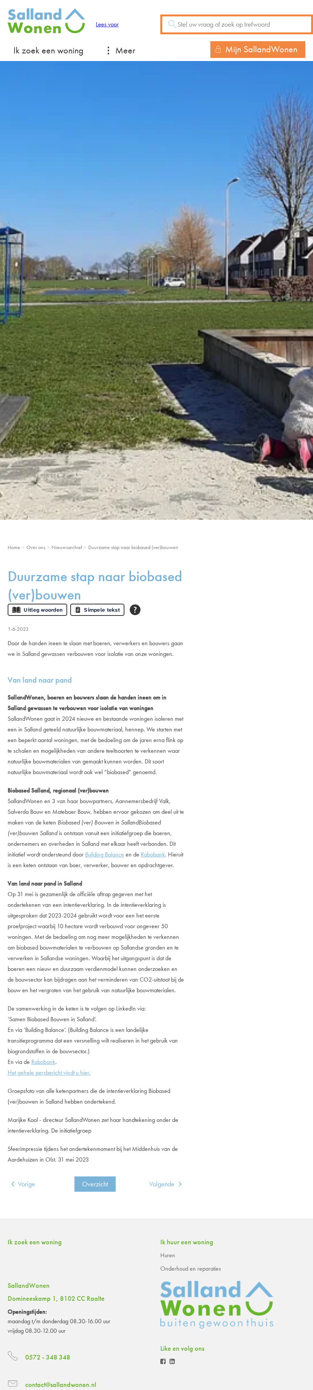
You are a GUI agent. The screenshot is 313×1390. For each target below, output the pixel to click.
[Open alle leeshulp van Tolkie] (135, 609)
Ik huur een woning (186, 1241)
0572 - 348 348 (47, 1357)
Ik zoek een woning (48, 50)
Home (14, 547)
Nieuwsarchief (67, 547)
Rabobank (153, 854)
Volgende (161, 1183)
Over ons (35, 547)
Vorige (26, 1183)
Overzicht (95, 1183)
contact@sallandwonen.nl (60, 1384)
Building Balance (104, 854)
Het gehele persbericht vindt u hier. (49, 1073)
